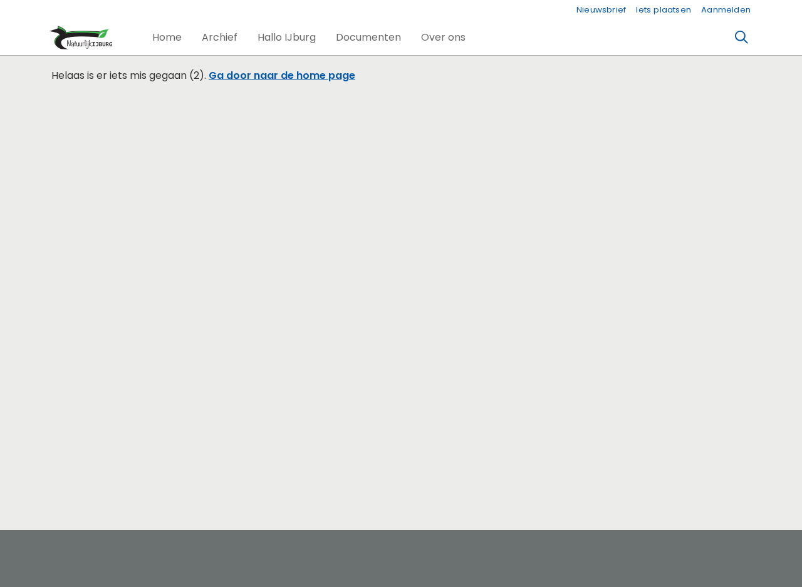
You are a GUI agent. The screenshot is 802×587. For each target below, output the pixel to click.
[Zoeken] (742, 37)
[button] (167, 37)
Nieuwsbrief (601, 10)
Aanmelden (726, 10)
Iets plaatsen (663, 10)
